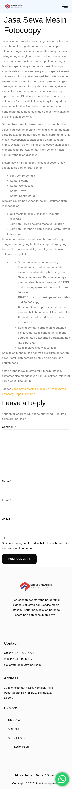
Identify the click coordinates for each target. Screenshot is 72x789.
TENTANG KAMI (18, 747)
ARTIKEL (14, 728)
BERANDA (14, 719)
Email (6, 500)
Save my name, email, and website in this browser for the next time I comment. (36, 546)
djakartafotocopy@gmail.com (22, 664)
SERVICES (15, 738)
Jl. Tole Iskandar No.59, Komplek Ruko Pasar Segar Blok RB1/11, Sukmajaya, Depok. (28, 692)
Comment (9, 426)
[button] (23, 775)
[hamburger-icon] (65, 7)
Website (7, 519)
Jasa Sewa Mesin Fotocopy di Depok (35, 388)
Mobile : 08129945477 (18, 658)
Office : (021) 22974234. (19, 652)
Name (6, 481)
